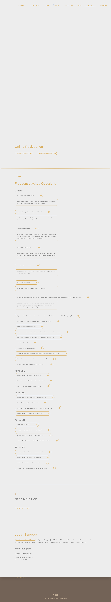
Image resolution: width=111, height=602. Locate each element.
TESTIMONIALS (68, 5)
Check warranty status (45, 153)
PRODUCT (21, 5)
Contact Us (20, 508)
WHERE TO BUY (35, 5)
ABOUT (47, 5)
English (104, 5)
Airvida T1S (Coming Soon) (20, 578)
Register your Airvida (22, 153)
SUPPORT (90, 5)
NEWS (80, 5)
